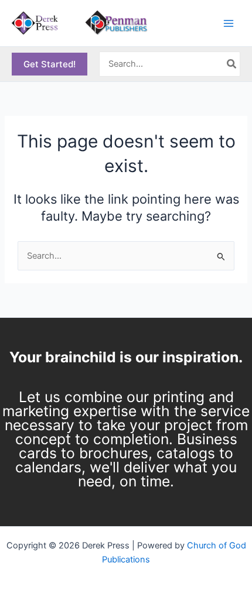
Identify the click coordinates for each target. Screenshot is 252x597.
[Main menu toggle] (228, 23)
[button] (49, 64)
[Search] (232, 64)
